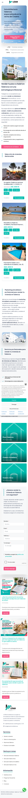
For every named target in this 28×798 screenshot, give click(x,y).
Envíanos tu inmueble (9, 745)
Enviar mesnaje (10, 568)
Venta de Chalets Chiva (9, 758)
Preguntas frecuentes (9, 778)
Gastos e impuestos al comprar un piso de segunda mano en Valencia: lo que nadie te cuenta (13, 639)
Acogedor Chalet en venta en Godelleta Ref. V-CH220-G (13, 183)
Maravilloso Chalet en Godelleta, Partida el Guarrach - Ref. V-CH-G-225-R (14, 224)
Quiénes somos (8, 774)
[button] (25, 384)
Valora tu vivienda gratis (10, 739)
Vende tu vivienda (8, 736)
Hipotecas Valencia (9, 742)
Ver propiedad (18, 198)
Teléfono (6, 535)
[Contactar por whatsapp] (24, 789)
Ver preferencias (14, 408)
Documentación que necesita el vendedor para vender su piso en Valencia (13, 682)
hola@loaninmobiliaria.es (11, 726)
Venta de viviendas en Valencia (11, 755)
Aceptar (14, 400)
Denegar (14, 404)
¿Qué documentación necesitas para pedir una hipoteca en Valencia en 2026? (13, 598)
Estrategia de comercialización (14, 381)
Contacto (6, 784)
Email (5, 528)
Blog (5, 781)
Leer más (5, 613)
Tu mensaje (7, 543)
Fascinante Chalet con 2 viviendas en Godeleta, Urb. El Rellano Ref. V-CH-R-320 (13, 264)
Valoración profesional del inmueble (12, 377)
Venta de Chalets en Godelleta (11, 761)
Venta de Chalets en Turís (10, 764)
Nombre (6, 521)
